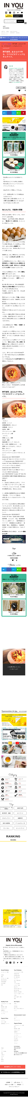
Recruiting (16, 1051)
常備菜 (8, 783)
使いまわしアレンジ (17, 1036)
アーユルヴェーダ (20, 823)
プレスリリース (17, 1020)
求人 (15, 1018)
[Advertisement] (14, 632)
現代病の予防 (16, 973)
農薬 (2, 976)
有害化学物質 (3, 981)
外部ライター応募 (9, 1084)
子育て (15, 1003)
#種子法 (3, 31)
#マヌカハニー (4, 34)
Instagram (11, 68)
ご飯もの (7, 791)
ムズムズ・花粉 (17, 985)
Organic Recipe (18, 1023)
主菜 (7, 795)
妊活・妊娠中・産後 (17, 996)
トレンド (15, 1005)
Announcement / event (20, 1015)
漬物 (20, 787)
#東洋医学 (12, 32)
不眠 (15, 982)
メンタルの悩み (17, 983)
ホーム (4, 44)
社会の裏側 (3, 983)
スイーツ (7, 779)
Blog (15, 1049)
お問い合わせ (17, 1082)
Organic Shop (4, 1018)
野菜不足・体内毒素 (17, 991)
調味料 (21, 795)
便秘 (15, 998)
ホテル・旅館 (3, 1021)
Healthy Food (4, 1001)
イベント (15, 1016)
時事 (2, 984)
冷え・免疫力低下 (17, 980)
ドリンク (21, 779)
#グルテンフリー (5, 32)
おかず (7, 799)
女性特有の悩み (17, 975)
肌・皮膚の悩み (17, 977)
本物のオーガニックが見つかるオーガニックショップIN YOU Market (14, 38)
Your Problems (17, 970)
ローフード (20, 813)
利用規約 (19, 1084)
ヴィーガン (6, 828)
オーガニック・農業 (5, 972)
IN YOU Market (17, 1046)
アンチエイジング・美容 (18, 972)
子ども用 (15, 1038)
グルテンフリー (6, 818)
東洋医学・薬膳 (6, 813)
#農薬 (7, 31)
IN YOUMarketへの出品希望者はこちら (18, 16)
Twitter (16, 68)
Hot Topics (17, 1001)
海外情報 (15, 1006)
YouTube (20, 68)
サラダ (20, 791)
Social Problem (5, 970)
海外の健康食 (6, 823)
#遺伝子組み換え (13, 31)
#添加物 (17, 32)
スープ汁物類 (8, 787)
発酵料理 (20, 818)
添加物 (2, 975)
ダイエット (16, 978)
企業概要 (8, 1082)
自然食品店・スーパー (5, 1023)
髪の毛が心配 (16, 990)
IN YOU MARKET (16, 82)
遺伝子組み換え (4, 979)
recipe (9, 44)
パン (20, 783)
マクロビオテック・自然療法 (6, 808)
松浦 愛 (11, 66)
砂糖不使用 (20, 808)
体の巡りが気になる (17, 988)
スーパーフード (20, 828)
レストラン (3, 1020)
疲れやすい (16, 986)
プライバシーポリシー (14, 1086)
